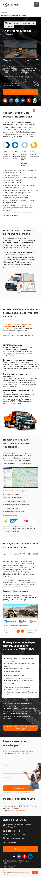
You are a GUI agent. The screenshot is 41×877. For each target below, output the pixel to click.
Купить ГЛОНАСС (6, 631)
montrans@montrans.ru (17, 811)
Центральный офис (14, 819)
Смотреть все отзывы (32, 631)
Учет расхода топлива (11, 494)
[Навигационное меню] (37, 4)
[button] (20, 49)
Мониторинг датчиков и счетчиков (16, 505)
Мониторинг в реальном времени (15, 491)
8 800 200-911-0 (12, 85)
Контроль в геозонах (10, 508)
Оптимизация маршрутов (12, 498)
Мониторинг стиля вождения (13, 512)
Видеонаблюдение (10, 515)
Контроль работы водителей (14, 501)
